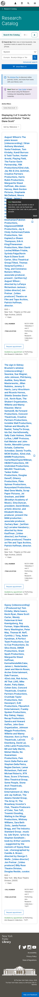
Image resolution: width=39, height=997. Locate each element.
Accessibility (32, 953)
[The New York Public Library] (3, 3)
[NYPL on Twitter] (25, 947)
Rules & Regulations (30, 960)
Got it (35, 216)
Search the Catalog (11, 35)
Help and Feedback (30, 995)
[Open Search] (28, 3)
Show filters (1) (21, 67)
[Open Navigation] (35, 3)
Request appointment (14, 346)
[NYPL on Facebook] (20, 947)
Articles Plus (14, 77)
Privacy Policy (32, 956)
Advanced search (30, 62)
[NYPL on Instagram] (29, 947)
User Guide (22, 89)
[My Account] (15, 3)
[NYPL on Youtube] (34, 947)
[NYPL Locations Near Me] (22, 3)
